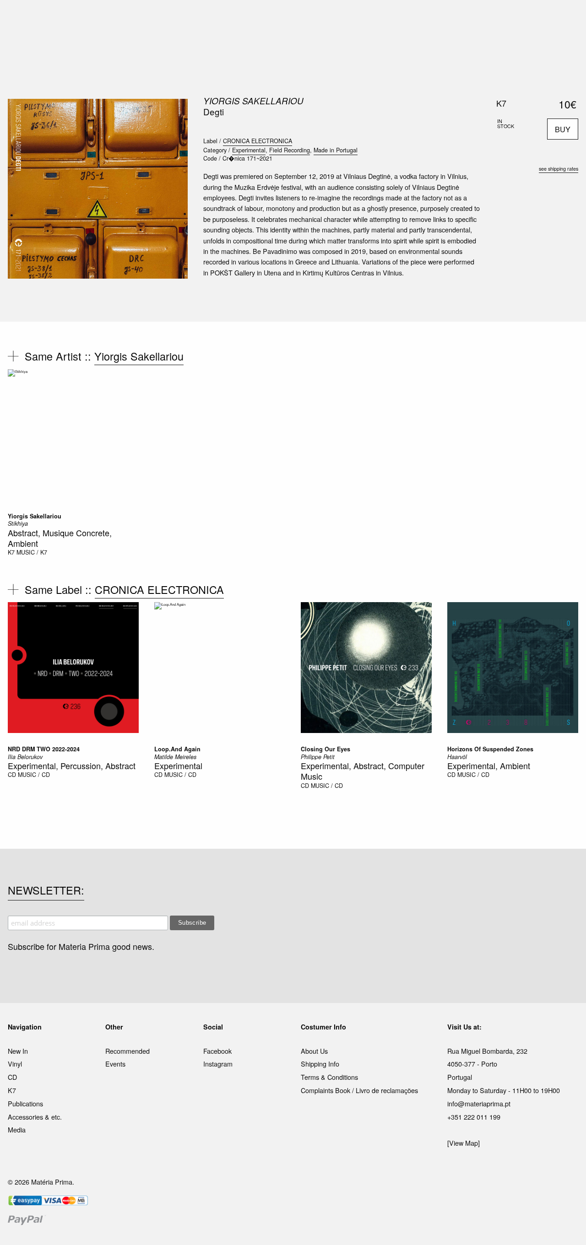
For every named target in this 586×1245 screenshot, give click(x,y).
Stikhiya (18, 523)
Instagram (218, 1063)
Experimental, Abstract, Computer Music (362, 771)
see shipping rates (558, 168)
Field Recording (289, 150)
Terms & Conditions (329, 1077)
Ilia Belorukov (25, 757)
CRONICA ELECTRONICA (257, 141)
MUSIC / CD (34, 775)
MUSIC (190, 18)
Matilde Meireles (175, 757)
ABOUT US (422, 18)
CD (12, 775)
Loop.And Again (177, 749)
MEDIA (352, 18)
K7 (11, 552)
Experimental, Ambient (488, 765)
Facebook (217, 1051)
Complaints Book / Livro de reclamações (359, 1090)
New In (18, 1051)
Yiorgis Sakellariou (253, 101)
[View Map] (463, 1143)
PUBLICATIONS (233, 18)
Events (115, 1063)
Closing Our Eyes (325, 749)
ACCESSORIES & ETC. (299, 18)
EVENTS (383, 18)
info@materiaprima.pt (478, 1103)
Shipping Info (320, 1063)
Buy (562, 129)
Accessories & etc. (35, 1116)
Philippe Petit (318, 757)
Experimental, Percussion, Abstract (72, 765)
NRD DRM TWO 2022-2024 (44, 749)
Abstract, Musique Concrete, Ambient (60, 538)
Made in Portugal (336, 150)
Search (565, 46)
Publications (25, 1103)
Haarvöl (457, 757)
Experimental (249, 150)
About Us (314, 1051)
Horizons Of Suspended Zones (490, 749)
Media (17, 1129)
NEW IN (159, 18)
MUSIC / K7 (31, 552)
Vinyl (15, 1063)
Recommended (127, 1051)
